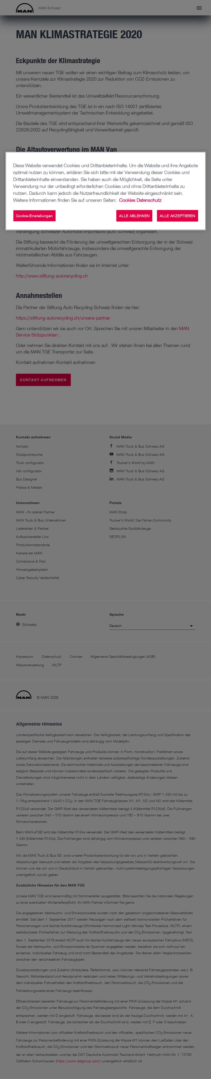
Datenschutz (149, 200)
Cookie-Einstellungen (34, 216)
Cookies (127, 200)
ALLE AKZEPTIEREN (177, 216)
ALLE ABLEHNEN (134, 216)
